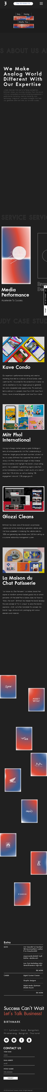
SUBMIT (11, 1078)
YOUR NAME (7, 1052)
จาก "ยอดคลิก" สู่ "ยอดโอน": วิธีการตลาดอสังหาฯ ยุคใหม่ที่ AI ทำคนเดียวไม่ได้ (33, 949)
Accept (45, 310)
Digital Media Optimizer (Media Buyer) (32, 986)
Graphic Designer (30, 980)
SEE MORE (39, 970)
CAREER (6, 975)
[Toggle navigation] (41, 3)
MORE (45, 291)
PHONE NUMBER (8, 1069)
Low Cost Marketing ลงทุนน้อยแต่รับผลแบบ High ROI (33, 964)
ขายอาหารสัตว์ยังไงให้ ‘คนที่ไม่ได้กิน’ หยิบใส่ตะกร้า (33, 957)
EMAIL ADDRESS (8, 1060)
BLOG (6, 947)
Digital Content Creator (32, 975)
